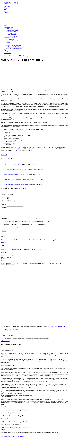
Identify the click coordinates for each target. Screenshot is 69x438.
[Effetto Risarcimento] (13, 22)
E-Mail (4, 204)
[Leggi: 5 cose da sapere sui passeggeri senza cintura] (5, 183)
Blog (5, 8)
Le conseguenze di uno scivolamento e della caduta (17, 169)
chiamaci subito (15, 150)
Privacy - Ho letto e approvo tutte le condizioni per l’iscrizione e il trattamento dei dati (27, 221)
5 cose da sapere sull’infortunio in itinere (14, 174)
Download (7, 11)
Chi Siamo (7, 6)
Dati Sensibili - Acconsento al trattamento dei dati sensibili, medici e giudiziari (25, 224)
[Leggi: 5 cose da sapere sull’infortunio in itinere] (5, 173)
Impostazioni (6, 341)
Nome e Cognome (7, 194)
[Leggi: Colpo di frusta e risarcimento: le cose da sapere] (5, 178)
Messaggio (5, 218)
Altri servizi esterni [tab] (6, 396)
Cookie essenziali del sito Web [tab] (9, 365)
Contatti (6, 12)
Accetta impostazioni (6, 436)
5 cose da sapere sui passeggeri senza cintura (16, 184)
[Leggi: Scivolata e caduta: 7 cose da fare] (5, 163)
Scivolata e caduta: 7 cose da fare (13, 165)
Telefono (4, 207)
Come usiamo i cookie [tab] (7, 350)
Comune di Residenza (8, 201)
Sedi (5, 9)
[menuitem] (36, 6)
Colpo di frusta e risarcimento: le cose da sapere (16, 179)
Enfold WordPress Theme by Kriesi (56, 326)
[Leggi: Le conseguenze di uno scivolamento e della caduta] (5, 168)
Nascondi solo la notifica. (18, 436)
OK (2, 341)
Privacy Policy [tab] (4, 429)
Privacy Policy (4, 435)
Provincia (5, 198)
